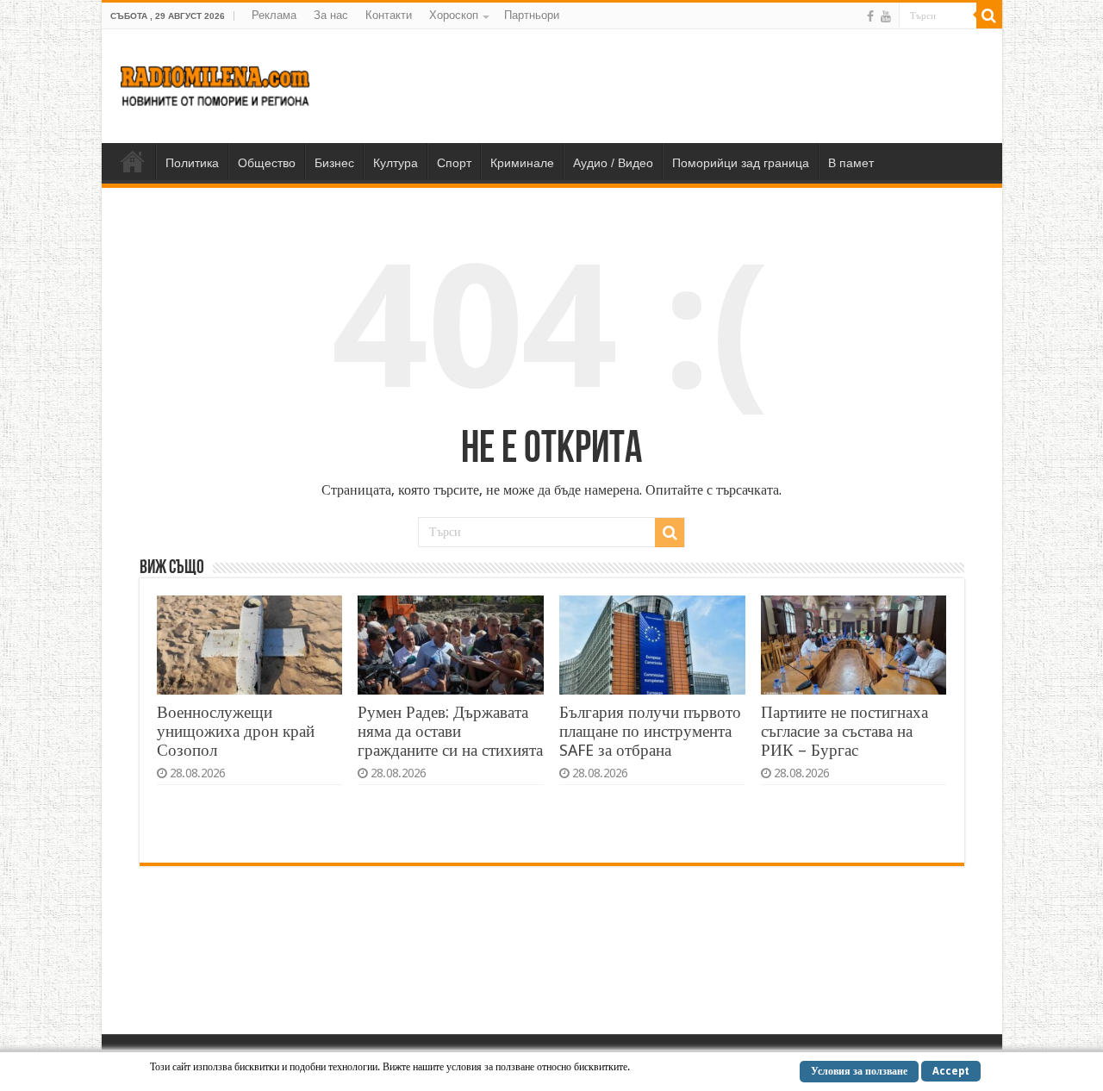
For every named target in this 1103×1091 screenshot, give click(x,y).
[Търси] (989, 15)
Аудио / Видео (613, 163)
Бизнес (334, 163)
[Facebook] (870, 16)
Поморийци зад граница (740, 163)
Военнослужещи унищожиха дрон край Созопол (236, 731)
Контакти (388, 15)
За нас (331, 15)
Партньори (531, 15)
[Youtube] (886, 16)
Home (132, 161)
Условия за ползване (859, 1071)
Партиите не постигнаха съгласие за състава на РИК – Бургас (844, 731)
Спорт (454, 163)
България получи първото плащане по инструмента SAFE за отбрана (650, 731)
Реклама (274, 15)
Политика (192, 163)
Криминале (522, 163)
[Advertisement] (675, 85)
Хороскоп (453, 15)
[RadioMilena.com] (216, 82)
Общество (267, 163)
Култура (395, 163)
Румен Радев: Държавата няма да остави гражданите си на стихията (450, 731)
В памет (851, 163)
